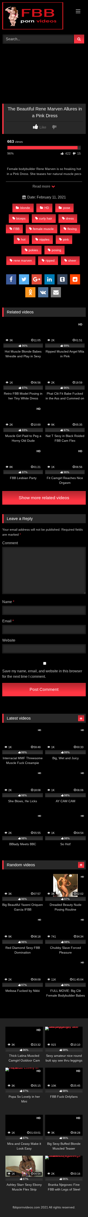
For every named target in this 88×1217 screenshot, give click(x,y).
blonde (25, 208)
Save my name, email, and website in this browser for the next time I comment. (42, 673)
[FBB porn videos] (36, 16)
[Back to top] (74, 1203)
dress (70, 218)
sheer (72, 260)
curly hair (45, 218)
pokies (33, 250)
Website (8, 640)
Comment (10, 543)
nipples (44, 239)
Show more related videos (44, 497)
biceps (20, 218)
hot (23, 239)
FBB (16, 229)
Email (8, 621)
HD (46, 208)
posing (56, 250)
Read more (41, 186)
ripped (50, 260)
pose (66, 208)
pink (66, 239)
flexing (72, 229)
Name (8, 602)
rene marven (23, 260)
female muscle (43, 229)
